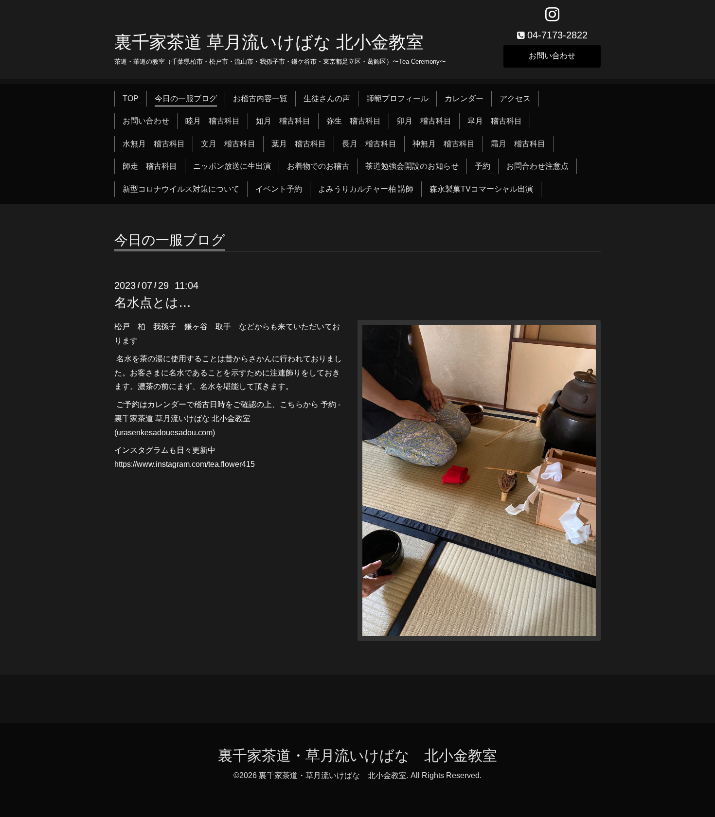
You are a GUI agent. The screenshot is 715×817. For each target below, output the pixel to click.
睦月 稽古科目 (212, 121)
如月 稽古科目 (283, 121)
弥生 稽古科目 (353, 121)
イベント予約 (278, 189)
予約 (482, 166)
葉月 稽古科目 (298, 144)
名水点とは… (152, 302)
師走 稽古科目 (150, 166)
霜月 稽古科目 (518, 144)
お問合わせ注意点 (537, 166)
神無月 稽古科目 (443, 144)
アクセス (515, 98)
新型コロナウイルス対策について (181, 189)
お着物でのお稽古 (318, 166)
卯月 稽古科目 (424, 121)
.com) (205, 432)
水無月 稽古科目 (154, 144)
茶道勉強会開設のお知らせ (412, 166)
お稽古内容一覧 (260, 98)
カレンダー (464, 98)
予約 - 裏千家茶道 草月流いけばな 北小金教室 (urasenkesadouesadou (227, 418)
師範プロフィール (397, 98)
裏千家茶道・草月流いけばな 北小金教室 (357, 755)
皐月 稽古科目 (494, 121)
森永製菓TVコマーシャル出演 (481, 189)
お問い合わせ (552, 56)
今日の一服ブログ (186, 98)
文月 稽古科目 (228, 144)
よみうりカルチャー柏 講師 (365, 189)
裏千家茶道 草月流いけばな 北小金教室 (269, 42)
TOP (131, 98)
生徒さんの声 (327, 98)
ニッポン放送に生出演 (232, 166)
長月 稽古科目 (369, 144)
